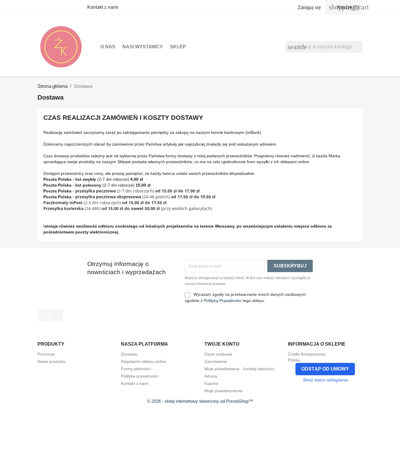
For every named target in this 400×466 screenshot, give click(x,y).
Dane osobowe (218, 354)
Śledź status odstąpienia (325, 380)
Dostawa (129, 354)
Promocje (46, 354)
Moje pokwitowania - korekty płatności (239, 368)
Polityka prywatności (139, 376)
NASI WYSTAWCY (142, 46)
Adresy (210, 376)
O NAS (107, 46)
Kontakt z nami (102, 7)
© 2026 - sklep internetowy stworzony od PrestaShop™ (200, 401)
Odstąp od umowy (325, 368)
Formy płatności (136, 368)
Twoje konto (221, 344)
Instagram (57, 315)
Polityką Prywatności (223, 300)
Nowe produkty (51, 361)
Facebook (44, 315)
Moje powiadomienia (223, 390)
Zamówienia (215, 361)
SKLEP (178, 46)
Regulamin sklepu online (143, 361)
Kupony (211, 383)
